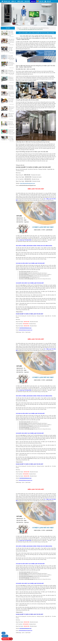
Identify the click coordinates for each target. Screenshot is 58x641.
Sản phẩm (25, 28)
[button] (5, 14)
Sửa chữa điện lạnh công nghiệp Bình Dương (39, 28)
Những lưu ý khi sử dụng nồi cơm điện (11, 138)
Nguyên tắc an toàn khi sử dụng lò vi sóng (11, 131)
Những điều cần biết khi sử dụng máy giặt (11, 72)
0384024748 (5, 639)
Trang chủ (19, 28)
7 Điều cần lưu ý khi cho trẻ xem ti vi (11, 108)
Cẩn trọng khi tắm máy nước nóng (11, 93)
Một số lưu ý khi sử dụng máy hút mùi (10, 87)
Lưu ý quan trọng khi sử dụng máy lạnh (11, 57)
